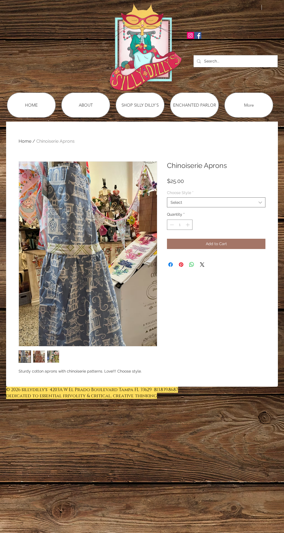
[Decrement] (171, 225)
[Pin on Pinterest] (181, 264)
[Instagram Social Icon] (190, 35)
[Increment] (188, 225)
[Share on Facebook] (170, 264)
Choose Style (180, 192)
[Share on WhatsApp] (191, 264)
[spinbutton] (180, 225)
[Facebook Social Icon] (197, 35)
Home (25, 141)
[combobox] (216, 202)
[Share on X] (202, 264)
